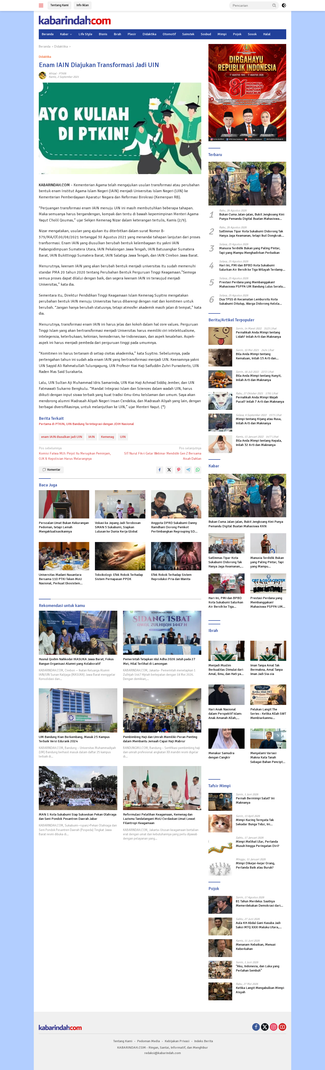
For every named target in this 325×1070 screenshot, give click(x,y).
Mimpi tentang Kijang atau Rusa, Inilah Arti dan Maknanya (258, 421)
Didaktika (149, 34)
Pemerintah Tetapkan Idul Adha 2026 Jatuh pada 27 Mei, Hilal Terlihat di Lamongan (159, 661)
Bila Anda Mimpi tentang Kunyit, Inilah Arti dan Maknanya (258, 378)
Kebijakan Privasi (177, 1041)
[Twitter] (265, 1027)
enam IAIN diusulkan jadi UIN (61, 437)
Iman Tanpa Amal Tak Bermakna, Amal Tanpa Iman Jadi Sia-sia (266, 669)
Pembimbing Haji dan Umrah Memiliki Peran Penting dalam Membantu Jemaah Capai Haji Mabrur (160, 739)
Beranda (48, 34)
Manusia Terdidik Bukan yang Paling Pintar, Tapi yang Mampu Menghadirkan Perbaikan (249, 250)
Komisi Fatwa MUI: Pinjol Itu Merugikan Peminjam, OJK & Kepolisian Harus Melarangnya (75, 453)
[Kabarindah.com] (75, 20)
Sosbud (206, 34)
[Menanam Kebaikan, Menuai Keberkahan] (220, 948)
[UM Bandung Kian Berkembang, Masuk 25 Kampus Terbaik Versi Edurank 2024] (78, 710)
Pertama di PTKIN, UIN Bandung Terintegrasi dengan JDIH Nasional (86, 424)
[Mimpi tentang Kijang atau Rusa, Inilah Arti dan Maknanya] (220, 422)
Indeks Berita (203, 1041)
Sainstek (188, 34)
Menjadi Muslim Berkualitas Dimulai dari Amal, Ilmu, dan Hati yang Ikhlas (226, 669)
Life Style (85, 34)
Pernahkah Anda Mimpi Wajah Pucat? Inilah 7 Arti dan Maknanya (260, 399)
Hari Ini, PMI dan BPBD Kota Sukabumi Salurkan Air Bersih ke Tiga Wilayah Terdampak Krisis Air (252, 267)
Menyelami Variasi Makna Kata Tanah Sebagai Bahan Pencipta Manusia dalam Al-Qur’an (268, 757)
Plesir (132, 34)
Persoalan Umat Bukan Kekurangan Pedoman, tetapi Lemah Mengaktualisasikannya (64, 527)
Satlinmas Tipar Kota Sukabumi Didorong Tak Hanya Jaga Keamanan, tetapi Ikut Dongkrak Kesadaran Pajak (251, 233)
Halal (267, 34)
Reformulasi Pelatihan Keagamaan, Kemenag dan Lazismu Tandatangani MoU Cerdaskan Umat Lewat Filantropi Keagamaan (159, 818)
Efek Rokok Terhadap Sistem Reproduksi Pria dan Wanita (171, 577)
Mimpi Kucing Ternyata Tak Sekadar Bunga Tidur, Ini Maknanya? (255, 822)
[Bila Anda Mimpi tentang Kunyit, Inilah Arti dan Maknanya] (220, 379)
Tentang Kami (59, 5)
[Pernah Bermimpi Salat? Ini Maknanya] (220, 802)
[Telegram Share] (188, 470)
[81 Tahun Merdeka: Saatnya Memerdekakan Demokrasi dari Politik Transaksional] (220, 905)
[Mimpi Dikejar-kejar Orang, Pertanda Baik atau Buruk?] (220, 867)
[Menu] (42, 5)
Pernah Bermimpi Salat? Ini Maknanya (255, 800)
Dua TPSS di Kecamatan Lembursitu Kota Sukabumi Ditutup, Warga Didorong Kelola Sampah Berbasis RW (249, 301)
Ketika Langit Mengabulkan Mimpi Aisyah (260, 990)
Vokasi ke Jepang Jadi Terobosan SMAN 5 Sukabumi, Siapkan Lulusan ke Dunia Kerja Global (118, 527)
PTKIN (62, 73)
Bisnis (103, 34)
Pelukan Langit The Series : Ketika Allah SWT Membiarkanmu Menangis (268, 713)
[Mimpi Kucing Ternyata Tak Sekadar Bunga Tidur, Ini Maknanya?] (220, 823)
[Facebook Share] (159, 470)
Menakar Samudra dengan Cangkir (221, 755)
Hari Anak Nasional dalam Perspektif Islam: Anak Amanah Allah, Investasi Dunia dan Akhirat (225, 713)
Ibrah (117, 34)
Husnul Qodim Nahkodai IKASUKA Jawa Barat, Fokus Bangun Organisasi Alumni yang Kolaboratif (76, 661)
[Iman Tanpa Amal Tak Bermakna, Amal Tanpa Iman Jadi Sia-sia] (268, 651)
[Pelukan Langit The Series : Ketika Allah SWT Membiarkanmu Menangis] (268, 694)
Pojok (237, 34)
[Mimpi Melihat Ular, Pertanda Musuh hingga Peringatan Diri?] (220, 845)
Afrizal (52, 73)
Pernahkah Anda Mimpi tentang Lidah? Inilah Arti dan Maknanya (258, 334)
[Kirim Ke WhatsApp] (197, 470)
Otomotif (169, 34)
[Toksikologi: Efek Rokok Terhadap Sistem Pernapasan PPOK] (120, 556)
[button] (274, 5)
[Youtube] (282, 1027)
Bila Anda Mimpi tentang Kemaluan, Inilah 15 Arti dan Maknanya (256, 356)
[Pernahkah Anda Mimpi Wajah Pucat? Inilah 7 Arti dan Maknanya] (220, 401)
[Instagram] (273, 1027)
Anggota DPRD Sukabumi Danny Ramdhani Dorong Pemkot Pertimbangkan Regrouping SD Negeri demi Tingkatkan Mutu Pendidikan (174, 527)
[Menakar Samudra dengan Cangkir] (226, 738)
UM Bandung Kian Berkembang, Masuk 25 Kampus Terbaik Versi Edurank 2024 (74, 739)
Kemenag (107, 437)
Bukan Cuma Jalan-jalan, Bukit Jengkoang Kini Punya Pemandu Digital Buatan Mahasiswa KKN (251, 216)
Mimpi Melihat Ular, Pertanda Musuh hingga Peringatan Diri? (257, 844)
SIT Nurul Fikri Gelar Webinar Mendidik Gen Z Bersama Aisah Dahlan (162, 453)
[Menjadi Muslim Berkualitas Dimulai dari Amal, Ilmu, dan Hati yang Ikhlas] (226, 651)
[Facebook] (256, 1027)
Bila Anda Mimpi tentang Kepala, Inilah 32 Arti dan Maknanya (259, 443)
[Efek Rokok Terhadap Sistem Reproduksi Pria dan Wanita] (176, 556)
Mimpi (222, 34)
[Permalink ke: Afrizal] (42, 75)
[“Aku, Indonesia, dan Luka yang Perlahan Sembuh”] (220, 970)
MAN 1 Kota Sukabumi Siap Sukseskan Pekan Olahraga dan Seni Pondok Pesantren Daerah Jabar (77, 816)
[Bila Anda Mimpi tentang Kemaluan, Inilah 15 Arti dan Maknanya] (220, 357)
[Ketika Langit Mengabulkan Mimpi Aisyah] (220, 991)
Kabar (64, 34)
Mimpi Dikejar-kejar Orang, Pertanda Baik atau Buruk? (255, 865)
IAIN (91, 437)
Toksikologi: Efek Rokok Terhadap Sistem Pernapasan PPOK (119, 577)
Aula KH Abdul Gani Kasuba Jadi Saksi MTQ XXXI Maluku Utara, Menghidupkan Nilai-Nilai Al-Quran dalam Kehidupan (261, 925)
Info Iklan (83, 5)
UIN (123, 437)
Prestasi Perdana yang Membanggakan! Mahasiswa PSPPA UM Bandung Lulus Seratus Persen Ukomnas (251, 284)
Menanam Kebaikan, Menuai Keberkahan (256, 947)
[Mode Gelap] (283, 5)
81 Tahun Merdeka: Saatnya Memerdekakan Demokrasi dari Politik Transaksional (258, 903)
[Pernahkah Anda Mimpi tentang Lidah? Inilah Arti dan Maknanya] (220, 336)
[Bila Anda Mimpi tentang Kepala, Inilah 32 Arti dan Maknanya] (220, 444)
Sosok (252, 34)
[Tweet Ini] (169, 470)
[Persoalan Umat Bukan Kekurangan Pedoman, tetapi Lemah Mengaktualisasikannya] (64, 504)
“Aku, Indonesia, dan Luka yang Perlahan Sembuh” (257, 968)
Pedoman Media (148, 1041)
